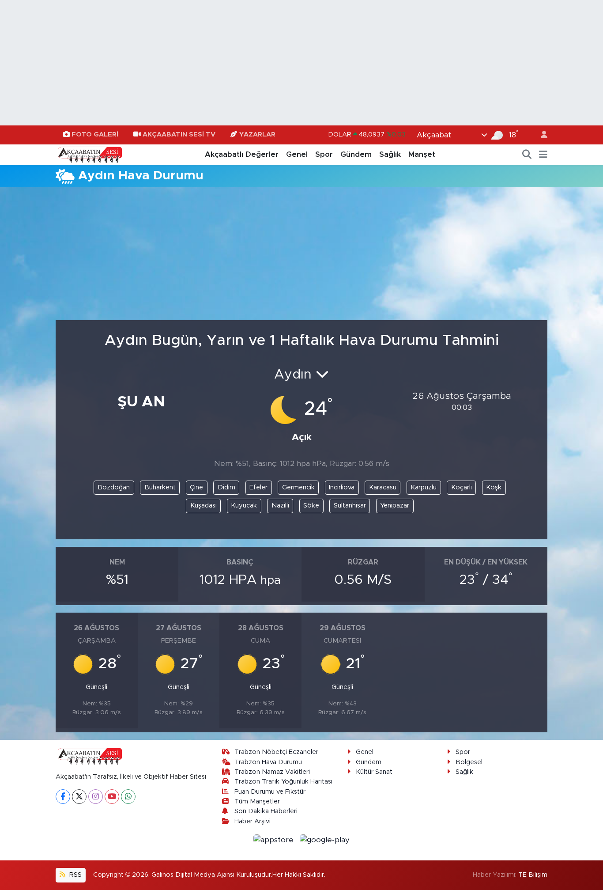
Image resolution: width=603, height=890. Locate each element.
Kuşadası (203, 505)
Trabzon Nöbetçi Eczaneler (276, 752)
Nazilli (280, 505)
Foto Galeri (95, 134)
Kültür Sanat (374, 772)
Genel (297, 154)
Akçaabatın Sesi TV (179, 134)
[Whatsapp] (128, 796)
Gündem (356, 154)
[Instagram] (95, 796)
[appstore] (275, 839)
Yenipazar (394, 505)
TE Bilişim (532, 874)
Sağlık (390, 154)
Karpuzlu (424, 487)
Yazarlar (257, 134)
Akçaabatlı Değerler (242, 154)
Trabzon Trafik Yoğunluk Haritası (283, 781)
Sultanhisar (350, 505)
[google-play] (325, 839)
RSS (75, 874)
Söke (311, 505)
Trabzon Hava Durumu (268, 762)
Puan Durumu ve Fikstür (269, 791)
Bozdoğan (114, 487)
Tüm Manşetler (257, 801)
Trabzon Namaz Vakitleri (272, 772)
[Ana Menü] (543, 154)
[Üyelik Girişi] (540, 134)
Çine (196, 487)
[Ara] (527, 154)
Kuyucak (244, 505)
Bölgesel (469, 762)
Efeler (258, 487)
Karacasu (382, 487)
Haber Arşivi (252, 821)
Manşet (421, 154)
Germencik (298, 487)
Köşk (493, 487)
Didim (226, 487)
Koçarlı (461, 487)
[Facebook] (63, 796)
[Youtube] (112, 796)
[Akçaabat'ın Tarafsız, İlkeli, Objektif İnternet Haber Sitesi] (89, 154)
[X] (79, 796)
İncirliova (341, 487)
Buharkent (160, 487)
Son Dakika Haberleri (266, 811)
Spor (324, 154)
